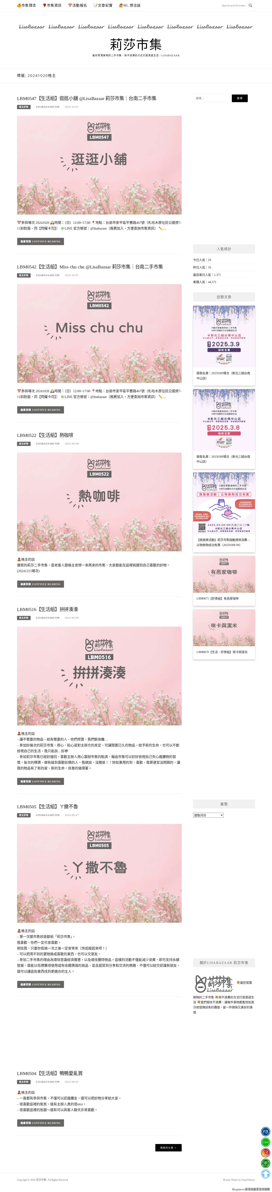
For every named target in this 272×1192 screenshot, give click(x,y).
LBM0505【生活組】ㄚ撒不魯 (47, 806)
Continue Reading (46, 241)
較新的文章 (167, 1148)
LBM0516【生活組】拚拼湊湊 (47, 609)
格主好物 (23, 107)
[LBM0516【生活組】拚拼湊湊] (99, 675)
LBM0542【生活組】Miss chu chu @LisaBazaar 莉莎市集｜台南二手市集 (90, 266)
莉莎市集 (136, 45)
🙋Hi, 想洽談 (130, 5)
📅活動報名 (77, 5)
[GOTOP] (265, 1174)
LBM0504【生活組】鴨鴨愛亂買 (50, 1073)
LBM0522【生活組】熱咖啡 (45, 435)
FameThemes (248, 1179)
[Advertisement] (99, 1035)
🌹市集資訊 (52, 5)
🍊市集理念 (26, 5)
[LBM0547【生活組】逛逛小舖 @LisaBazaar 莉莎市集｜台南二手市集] (99, 164)
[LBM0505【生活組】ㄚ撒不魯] (99, 873)
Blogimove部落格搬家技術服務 (251, 1189)
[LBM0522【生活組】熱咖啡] (99, 501)
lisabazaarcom (48, 107)
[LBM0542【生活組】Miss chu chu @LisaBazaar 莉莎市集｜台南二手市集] (99, 333)
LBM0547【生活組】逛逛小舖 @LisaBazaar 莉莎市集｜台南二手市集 (86, 98)
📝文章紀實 (103, 5)
